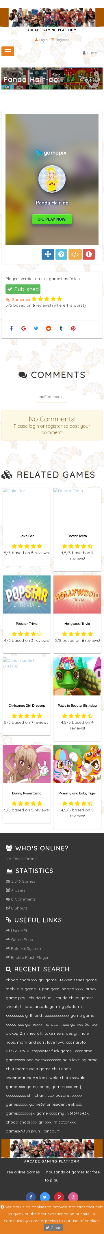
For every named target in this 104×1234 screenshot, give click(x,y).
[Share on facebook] (11, 329)
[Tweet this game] (36, 329)
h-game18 (30, 988)
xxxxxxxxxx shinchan (25, 1095)
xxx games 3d (76, 1024)
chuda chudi (41, 997)
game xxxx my (50, 1113)
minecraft (33, 1033)
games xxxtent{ (66, 1086)
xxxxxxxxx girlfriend (24, 1015)
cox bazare (58, 1095)
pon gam (51, 988)
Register (62, 39)
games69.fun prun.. (24, 1131)
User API (18, 930)
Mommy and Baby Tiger (77, 793)
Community (54, 396)
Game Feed (21, 939)
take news (54, 1033)
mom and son (31, 1042)
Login (43, 39)
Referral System (25, 948)
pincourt (52, 1131)
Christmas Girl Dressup (27, 705)
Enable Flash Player (29, 957)
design (72, 1033)
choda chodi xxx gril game (32, 979)
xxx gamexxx (30, 1024)
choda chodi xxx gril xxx (28, 1122)
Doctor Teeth (77, 536)
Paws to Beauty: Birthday (77, 705)
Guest (92, 52)
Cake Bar (27, 536)
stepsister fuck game (52, 1050)
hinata (26, 1006)
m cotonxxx (64, 1122)
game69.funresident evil (51, 1104)
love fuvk (55, 1042)
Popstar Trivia (27, 623)
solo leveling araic (80, 1059)
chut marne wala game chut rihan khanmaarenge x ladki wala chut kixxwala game (46, 1077)
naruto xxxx (72, 988)
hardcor (52, 1024)
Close (55, 1227)
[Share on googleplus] (23, 329)
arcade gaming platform (58, 1006)
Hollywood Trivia (77, 623)
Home (83, 79)
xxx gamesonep (34, 1086)
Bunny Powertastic (26, 793)
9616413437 (77, 1113)
